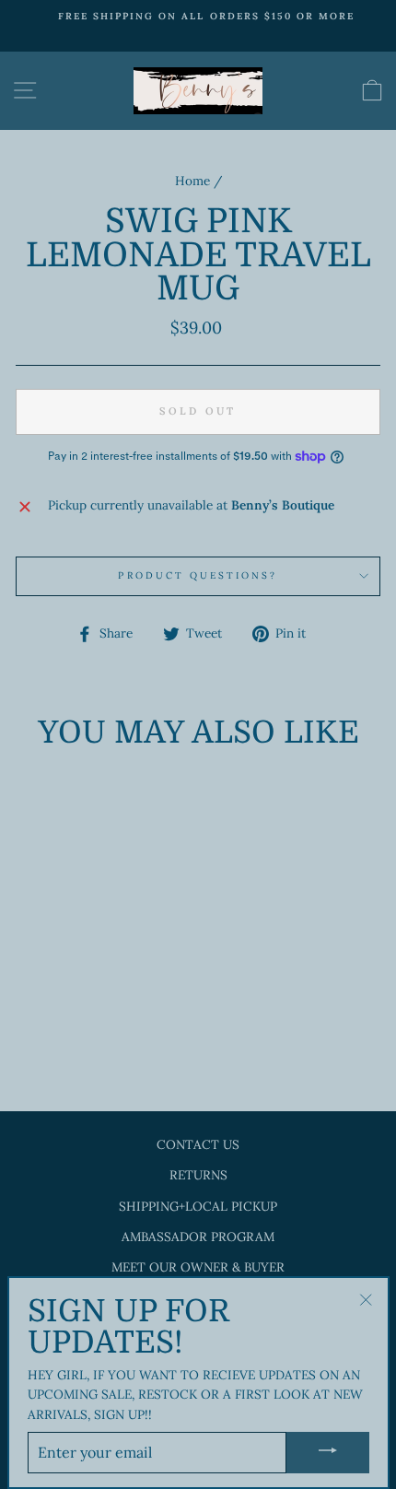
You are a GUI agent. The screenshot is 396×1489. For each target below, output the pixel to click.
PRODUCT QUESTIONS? (197, 575)
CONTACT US (198, 1144)
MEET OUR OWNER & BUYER (198, 1267)
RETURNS (198, 1175)
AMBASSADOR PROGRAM (198, 1236)
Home (192, 180)
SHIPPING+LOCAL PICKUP (198, 1206)
